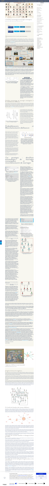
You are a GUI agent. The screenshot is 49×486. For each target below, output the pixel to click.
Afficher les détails (11, 484)
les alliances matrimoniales (13, 327)
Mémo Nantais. (19, 332)
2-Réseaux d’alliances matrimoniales (15, 365)
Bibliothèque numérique (39, 8)
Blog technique (38, 9)
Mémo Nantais (32, 469)
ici (16, 320)
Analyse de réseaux (14, 366)
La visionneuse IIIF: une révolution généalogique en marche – (39, 24)
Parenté (38, 11)
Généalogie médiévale (39, 10)
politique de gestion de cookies (23, 475)
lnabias (7, 366)
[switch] (26, 483)
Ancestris (6, 339)
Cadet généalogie (9, 67)
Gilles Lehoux (31, 320)
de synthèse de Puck (25, 340)
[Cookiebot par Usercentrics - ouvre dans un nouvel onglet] (5, 484)
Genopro (16, 292)
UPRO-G (14, 319)
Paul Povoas (10, 323)
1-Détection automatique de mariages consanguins (18, 19)
